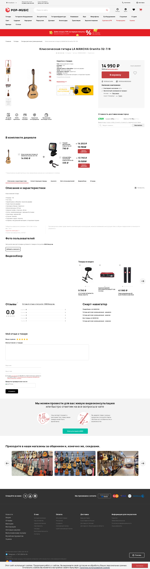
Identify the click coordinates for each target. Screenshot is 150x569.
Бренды (8, 24)
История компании (40, 518)
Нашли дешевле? (135, 66)
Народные (28, 20)
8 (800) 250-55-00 (28, 3)
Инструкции (11, 527)
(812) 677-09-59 (43, 3)
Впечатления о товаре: (14, 343)
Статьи (18, 24)
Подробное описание (63, 77)
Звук (84, 17)
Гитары (8, 17)
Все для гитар (42, 17)
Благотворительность (41, 531)
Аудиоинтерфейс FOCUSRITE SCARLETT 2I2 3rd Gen (106, 289)
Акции (8, 517)
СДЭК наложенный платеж (64, 528)
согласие (14, 376)
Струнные (123, 17)
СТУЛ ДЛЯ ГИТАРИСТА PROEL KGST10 (85, 294)
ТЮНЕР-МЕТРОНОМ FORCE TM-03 (66, 144)
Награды (36, 528)
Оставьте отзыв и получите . (38, 304)
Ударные (17, 20)
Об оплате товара (61, 518)
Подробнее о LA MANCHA (91, 309)
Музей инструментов (14, 536)
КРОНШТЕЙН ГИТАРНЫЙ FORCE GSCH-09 (67, 158)
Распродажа (120, 20)
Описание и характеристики (17, 181)
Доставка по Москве (86, 523)
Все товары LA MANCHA (91, 318)
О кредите (59, 523)
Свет (7, 20)
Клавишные (74, 17)
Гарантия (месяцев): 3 (12, 230)
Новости (9, 514)
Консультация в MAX (75, 431)
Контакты (37, 534)
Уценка (132, 20)
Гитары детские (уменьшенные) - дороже (96, 315)
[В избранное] (135, 74)
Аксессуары (63, 20)
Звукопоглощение (91, 20)
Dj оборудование (109, 17)
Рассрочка (59, 520)
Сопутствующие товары (39, 181)
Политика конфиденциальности (122, 523)
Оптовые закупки (13, 530)
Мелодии (9, 524)
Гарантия (114, 518)
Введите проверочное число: (17, 381)
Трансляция (76, 20)
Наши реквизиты (117, 526)
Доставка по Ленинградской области (92, 526)
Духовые (51, 20)
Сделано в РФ (107, 20)
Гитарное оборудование (24, 17)
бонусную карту (112, 69)
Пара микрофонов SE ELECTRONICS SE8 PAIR (126, 294)
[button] (143, 281)
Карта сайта (9, 556)
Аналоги (53, 181)
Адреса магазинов (40, 523)
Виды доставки (85, 518)
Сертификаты (38, 526)
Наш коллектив (38, 520)
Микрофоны (95, 17)
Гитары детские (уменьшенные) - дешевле (97, 312)
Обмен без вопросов (118, 520)
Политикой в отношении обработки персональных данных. (23, 377)
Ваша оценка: (11, 339)
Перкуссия (40, 20)
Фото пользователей (67, 181)
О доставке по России (87, 520)
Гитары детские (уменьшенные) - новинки (97, 321)
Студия (134, 17)
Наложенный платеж (62, 526)
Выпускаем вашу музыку (16, 533)
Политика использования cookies (95, 567)
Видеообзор (82, 181)
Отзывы (92, 181)
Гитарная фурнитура (58, 17)
